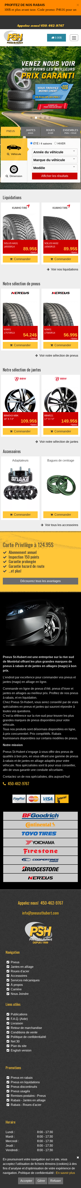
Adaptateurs (20, 478)
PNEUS (10, 131)
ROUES (50, 131)
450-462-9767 (18, 783)
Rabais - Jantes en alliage (27, 1100)
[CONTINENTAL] (40, 825)
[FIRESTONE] (40, 851)
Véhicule (15, 154)
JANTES (30, 131)
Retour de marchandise (25, 1027)
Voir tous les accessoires (61, 525)
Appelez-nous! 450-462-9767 (40, 25)
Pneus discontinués (23, 1086)
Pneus (14, 962)
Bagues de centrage (60, 478)
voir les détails (20, 228)
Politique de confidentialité (27, 1036)
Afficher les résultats (54, 176)
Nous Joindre (19, 993)
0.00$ (58, 37)
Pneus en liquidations (24, 1082)
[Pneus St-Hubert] (14, 37)
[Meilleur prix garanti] (40, 85)
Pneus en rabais (21, 1077)
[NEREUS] (40, 878)
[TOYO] (40, 833)
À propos (16, 984)
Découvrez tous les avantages (40, 581)
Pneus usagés (19, 1091)
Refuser (55, 1180)
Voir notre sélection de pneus (58, 355)
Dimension (15, 176)
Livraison (16, 1023)
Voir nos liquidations (64, 269)
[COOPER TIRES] (40, 860)
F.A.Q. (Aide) (18, 1018)
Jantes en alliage (21, 966)
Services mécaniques (24, 980)
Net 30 (14, 1041)
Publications (18, 1014)
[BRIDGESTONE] (40, 869)
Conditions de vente (23, 1032)
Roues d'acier (19, 971)
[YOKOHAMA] (40, 842)
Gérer (41, 1180)
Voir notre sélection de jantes (58, 441)
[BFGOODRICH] (40, 816)
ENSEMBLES (70, 131)
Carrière (15, 989)
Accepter (26, 1180)
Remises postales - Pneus (27, 1095)
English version (20, 1050)
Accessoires (18, 975)
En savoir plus (65, 1172)
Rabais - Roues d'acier (25, 1104)
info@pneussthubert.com (40, 913)
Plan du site (18, 1046)
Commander (21, 259)
